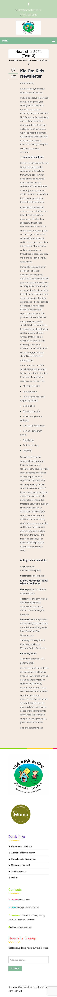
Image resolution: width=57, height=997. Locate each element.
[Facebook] (28, 4)
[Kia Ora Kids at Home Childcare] (28, 28)
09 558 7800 (23, 899)
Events (14, 877)
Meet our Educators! (20, 865)
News (18, 60)
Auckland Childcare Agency (23, 853)
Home (11, 60)
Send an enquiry (18, 871)
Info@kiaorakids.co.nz (30, 10)
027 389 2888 (30, 15)
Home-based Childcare (21, 846)
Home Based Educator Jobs (23, 859)
